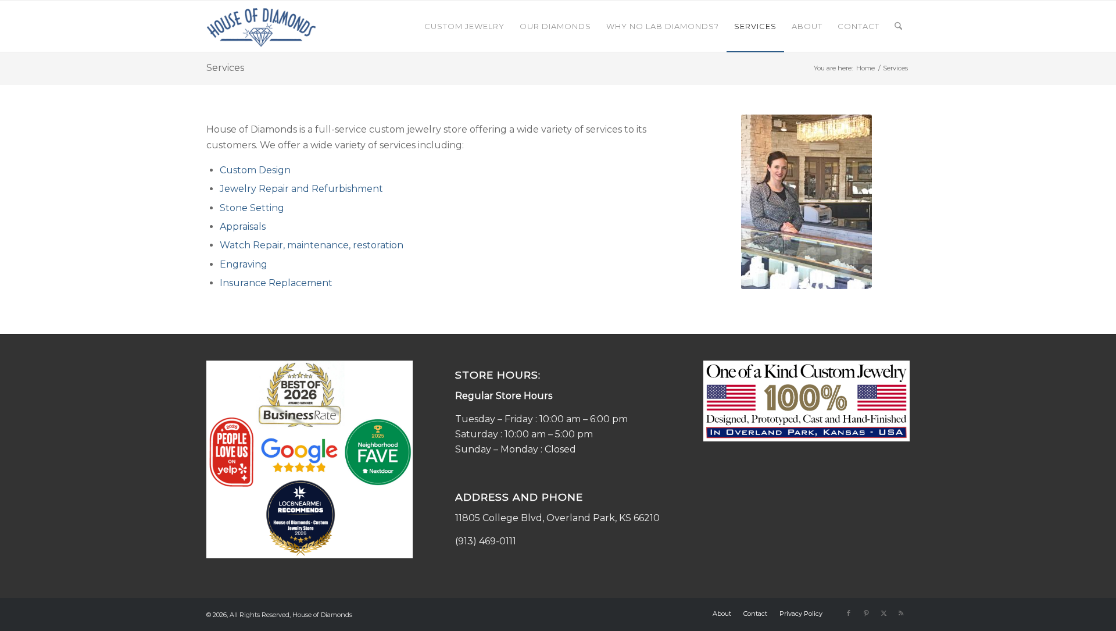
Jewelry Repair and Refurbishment (301, 188)
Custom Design (255, 170)
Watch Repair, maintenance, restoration (311, 245)
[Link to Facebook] (848, 613)
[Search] (898, 26)
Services (225, 67)
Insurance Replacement (276, 282)
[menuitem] (464, 26)
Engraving (243, 264)
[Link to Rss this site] (901, 613)
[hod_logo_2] (261, 26)
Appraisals (243, 226)
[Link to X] (883, 613)
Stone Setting (252, 207)
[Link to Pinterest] (866, 613)
